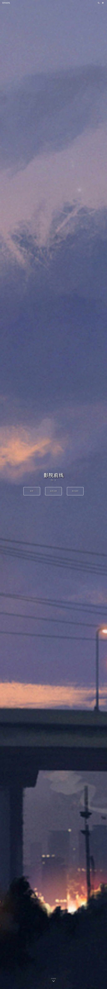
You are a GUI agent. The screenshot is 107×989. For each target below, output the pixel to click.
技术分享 (53, 491)
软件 (31, 491)
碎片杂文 (75, 491)
